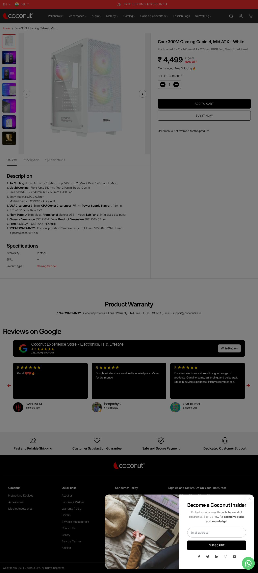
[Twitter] (207, 556)
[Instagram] (225, 556)
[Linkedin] (216, 556)
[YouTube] (234, 556)
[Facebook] (199, 556)
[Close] (249, 499)
